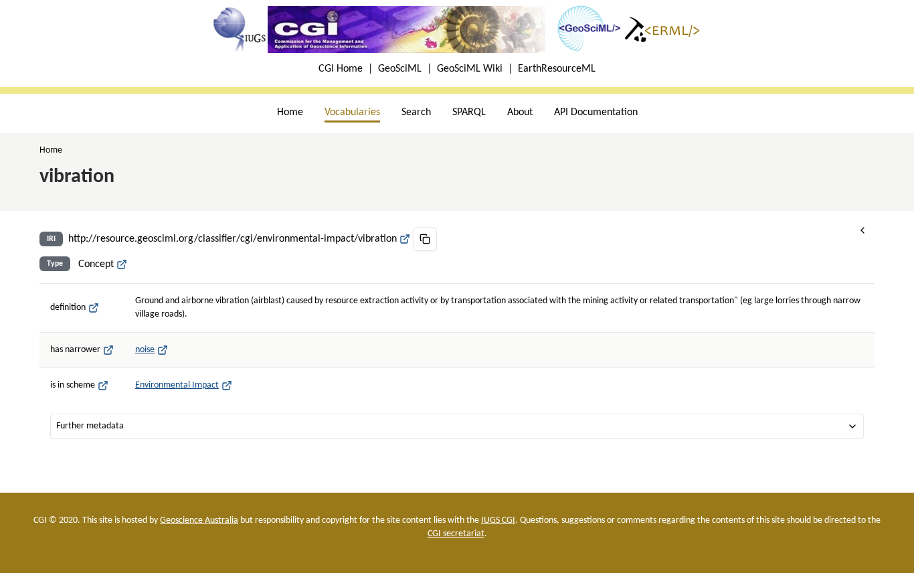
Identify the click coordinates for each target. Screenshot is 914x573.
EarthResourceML (557, 69)
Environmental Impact (177, 385)
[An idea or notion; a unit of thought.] (121, 264)
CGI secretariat (456, 534)
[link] (50, 150)
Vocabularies (352, 112)
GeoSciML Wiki (469, 69)
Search (416, 112)
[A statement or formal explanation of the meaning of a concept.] (93, 308)
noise (145, 350)
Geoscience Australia (199, 520)
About (520, 112)
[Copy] (425, 239)
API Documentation (596, 112)
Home (290, 112)
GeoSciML (400, 69)
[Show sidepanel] (862, 230)
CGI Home (340, 69)
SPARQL (469, 112)
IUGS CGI (498, 520)
